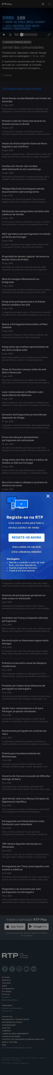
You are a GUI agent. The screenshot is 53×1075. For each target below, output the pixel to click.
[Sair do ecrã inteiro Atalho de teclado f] (49, 1072)
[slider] (30, 1072)
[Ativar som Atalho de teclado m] (16, 1072)
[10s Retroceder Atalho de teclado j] (10, 1072)
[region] (26, 537)
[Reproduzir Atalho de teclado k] (4, 1072)
